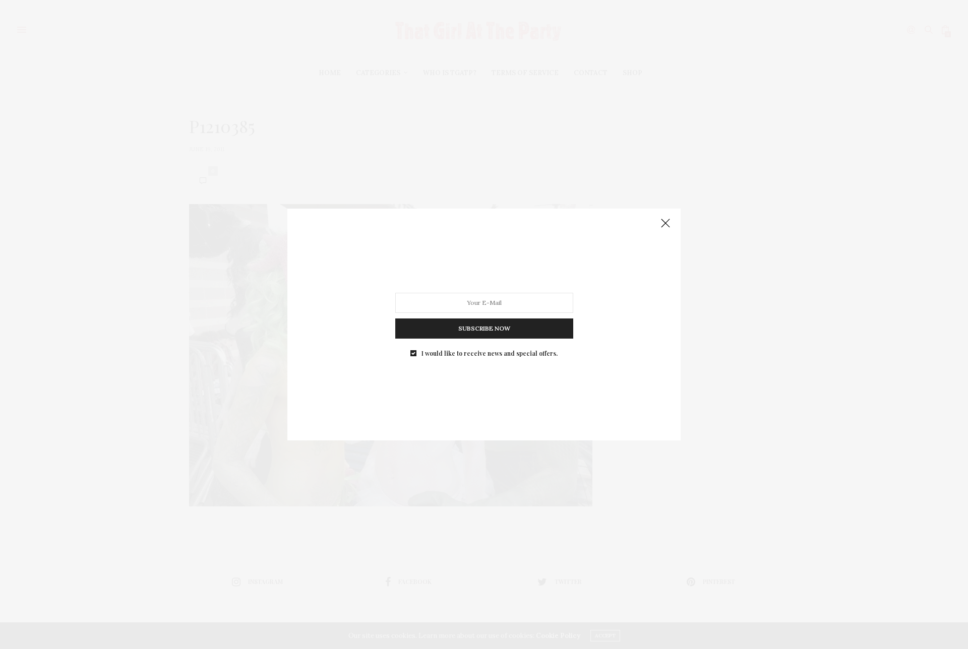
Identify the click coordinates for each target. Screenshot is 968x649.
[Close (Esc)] (665, 224)
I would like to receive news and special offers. (489, 353)
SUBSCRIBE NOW (484, 328)
